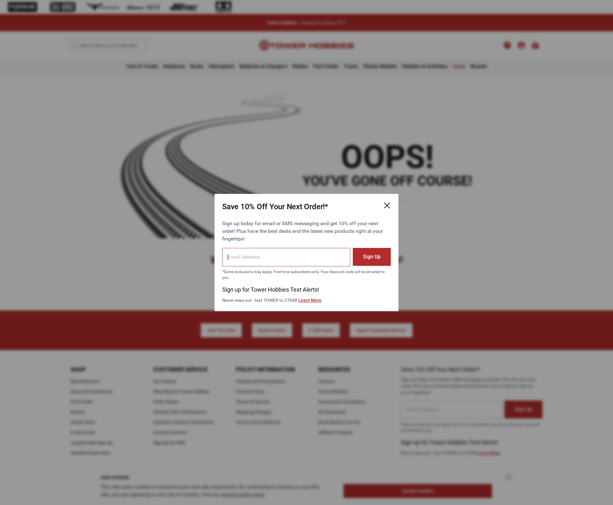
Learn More (310, 300)
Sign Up (372, 257)
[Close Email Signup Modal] (387, 205)
